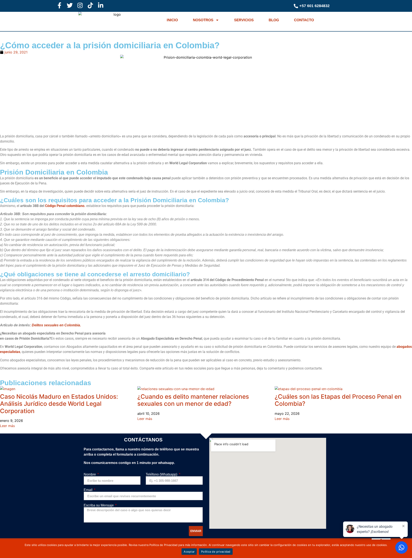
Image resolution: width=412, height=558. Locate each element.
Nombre (90, 474)
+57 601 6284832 (314, 6)
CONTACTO (304, 20)
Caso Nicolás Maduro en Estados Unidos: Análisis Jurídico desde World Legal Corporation (59, 404)
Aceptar (189, 551)
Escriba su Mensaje (99, 505)
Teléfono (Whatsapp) (162, 474)
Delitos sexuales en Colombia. (56, 325)
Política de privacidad (215, 551)
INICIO (172, 20)
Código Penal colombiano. (65, 206)
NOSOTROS (203, 20)
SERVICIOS (244, 20)
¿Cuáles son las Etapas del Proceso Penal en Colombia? (338, 400)
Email (88, 490)
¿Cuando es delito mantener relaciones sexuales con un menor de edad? (193, 400)
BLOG (274, 20)
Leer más (7, 426)
